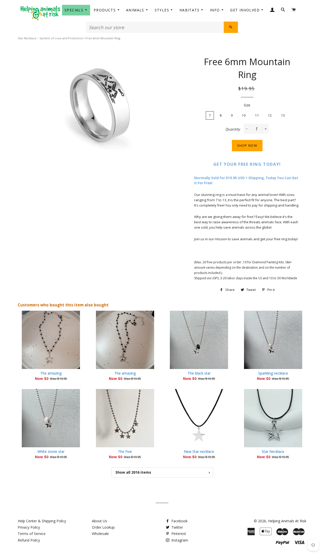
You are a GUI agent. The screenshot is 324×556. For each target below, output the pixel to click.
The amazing (51, 373)
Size (247, 105)
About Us (99, 520)
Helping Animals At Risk (287, 520)
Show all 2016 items (162, 472)
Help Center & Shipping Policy (42, 520)
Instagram (179, 540)
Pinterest (178, 533)
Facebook (179, 520)
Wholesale (100, 533)
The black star (199, 373)
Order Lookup (103, 527)
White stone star (51, 451)
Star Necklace (273, 451)
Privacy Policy (29, 527)
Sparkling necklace (273, 373)
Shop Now (247, 145)
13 (283, 115)
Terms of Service (32, 533)
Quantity (232, 129)
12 (270, 115)
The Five (125, 451)
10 (244, 115)
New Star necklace (199, 451)
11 (257, 115)
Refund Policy (29, 540)
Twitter (176, 527)
